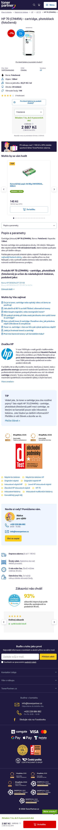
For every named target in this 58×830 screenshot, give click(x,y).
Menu (52, 5)
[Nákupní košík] (39, 5)
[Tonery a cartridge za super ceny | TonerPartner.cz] (8, 5)
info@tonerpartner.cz (19, 531)
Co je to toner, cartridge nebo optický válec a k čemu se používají (27, 303)
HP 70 (38, 12)
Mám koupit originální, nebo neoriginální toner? (24, 312)
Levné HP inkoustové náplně (39, 484)
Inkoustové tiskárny (12, 491)
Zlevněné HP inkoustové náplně (17, 488)
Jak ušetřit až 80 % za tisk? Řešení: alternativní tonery (27, 308)
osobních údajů (30, 662)
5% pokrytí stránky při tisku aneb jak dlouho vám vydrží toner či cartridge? (30, 316)
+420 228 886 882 (17, 524)
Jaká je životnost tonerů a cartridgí (19, 330)
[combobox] (29, 112)
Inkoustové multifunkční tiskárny (39, 491)
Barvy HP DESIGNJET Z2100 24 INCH (16, 285)
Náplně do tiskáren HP (35, 477)
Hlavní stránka (6, 12)
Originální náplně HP (32, 481)
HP (32, 12)
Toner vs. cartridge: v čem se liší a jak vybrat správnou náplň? (30, 327)
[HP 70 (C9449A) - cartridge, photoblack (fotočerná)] (29, 57)
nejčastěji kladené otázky (11, 257)
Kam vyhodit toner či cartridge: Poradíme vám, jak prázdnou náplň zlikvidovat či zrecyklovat (29, 322)
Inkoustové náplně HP (13, 484)
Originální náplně (11, 481)
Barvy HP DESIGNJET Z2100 (13, 283)
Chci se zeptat (13, 538)
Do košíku (41, 824)
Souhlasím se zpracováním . (20, 662)
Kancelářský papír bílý (13, 495)
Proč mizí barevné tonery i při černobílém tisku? (24, 334)
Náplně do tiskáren (21, 12)
